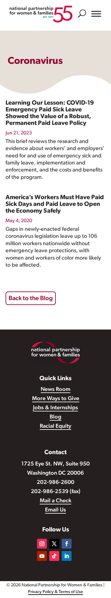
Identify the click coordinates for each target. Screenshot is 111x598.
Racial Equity (55, 426)
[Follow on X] (54, 544)
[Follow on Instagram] (42, 544)
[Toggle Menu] (96, 14)
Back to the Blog (31, 298)
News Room (55, 389)
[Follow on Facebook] (67, 544)
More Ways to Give (55, 399)
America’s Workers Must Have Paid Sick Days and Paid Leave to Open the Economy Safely (55, 204)
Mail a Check (55, 501)
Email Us (55, 510)
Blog (55, 417)
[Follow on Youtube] (42, 556)
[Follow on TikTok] (54, 556)
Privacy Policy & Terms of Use (55, 592)
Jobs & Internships (55, 408)
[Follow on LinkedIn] (67, 556)
